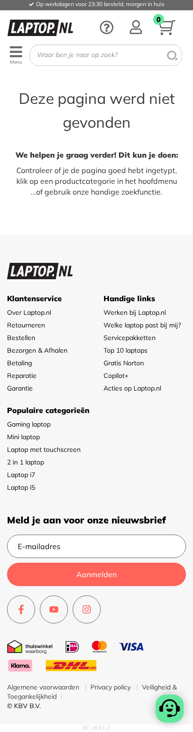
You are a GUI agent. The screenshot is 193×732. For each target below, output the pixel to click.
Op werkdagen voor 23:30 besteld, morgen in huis (100, 3)
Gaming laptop (29, 424)
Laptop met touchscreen (44, 449)
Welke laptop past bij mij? (142, 325)
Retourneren (26, 325)
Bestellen (21, 337)
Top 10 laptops (126, 350)
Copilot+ (116, 375)
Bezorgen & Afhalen (37, 350)
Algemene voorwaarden (44, 687)
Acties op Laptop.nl (132, 388)
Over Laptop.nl (29, 312)
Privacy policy (111, 687)
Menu (16, 62)
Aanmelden (96, 574)
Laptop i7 (21, 475)
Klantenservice (34, 298)
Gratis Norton (124, 363)
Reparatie (22, 375)
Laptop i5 (21, 487)
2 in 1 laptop (25, 462)
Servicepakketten (130, 337)
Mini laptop (23, 437)
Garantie (20, 388)
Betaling (19, 363)
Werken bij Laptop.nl (135, 312)
